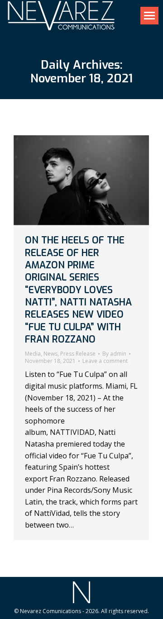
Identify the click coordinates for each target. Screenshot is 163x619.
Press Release (78, 353)
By (114, 353)
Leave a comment (105, 361)
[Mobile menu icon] (149, 15)
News (50, 353)
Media (33, 353)
